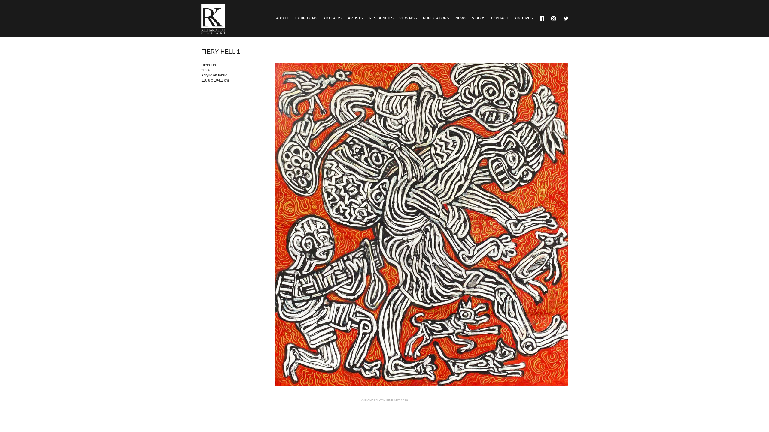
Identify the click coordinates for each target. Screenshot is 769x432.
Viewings (408, 18)
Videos (478, 18)
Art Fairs (332, 18)
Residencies (381, 18)
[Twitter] (566, 18)
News (460, 18)
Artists (355, 18)
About (282, 18)
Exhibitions (306, 18)
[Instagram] (554, 18)
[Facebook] (542, 18)
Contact (499, 18)
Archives (523, 18)
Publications (436, 18)
